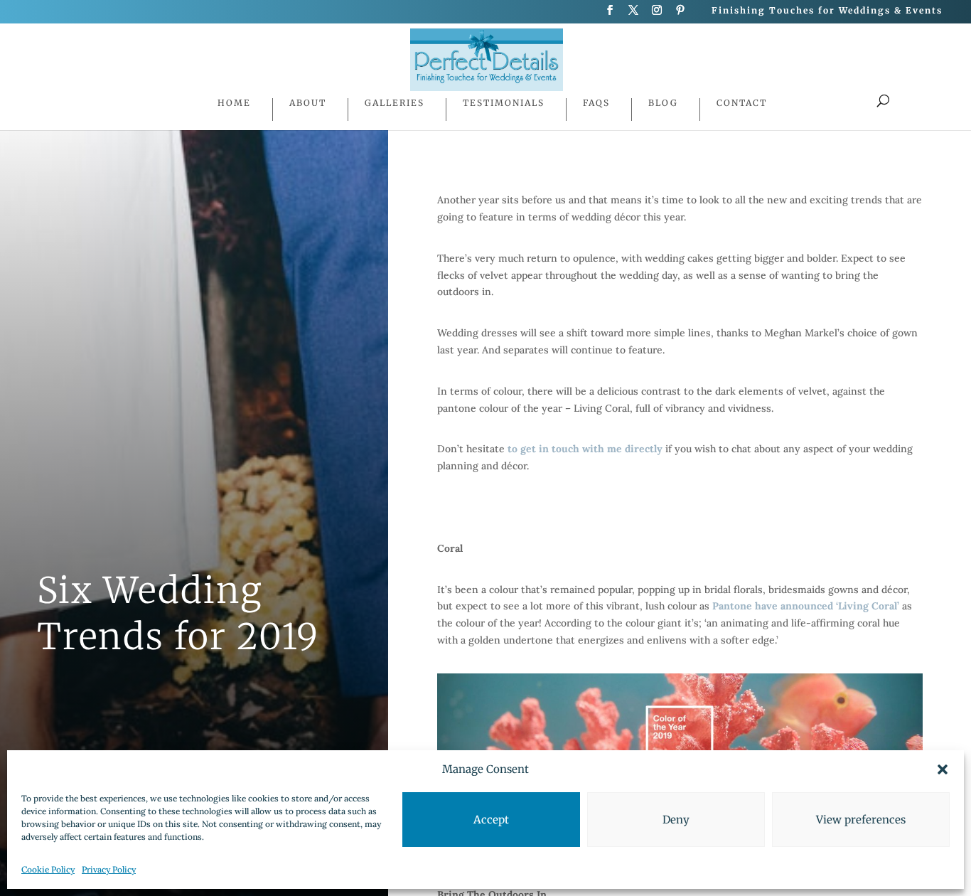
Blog (663, 103)
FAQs (596, 103)
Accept (491, 819)
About (307, 103)
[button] (942, 769)
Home (234, 103)
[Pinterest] (681, 14)
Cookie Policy (48, 869)
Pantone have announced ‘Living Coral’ (805, 605)
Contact (742, 103)
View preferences (861, 819)
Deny (676, 819)
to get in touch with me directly (585, 448)
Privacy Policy (109, 869)
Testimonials (503, 103)
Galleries (394, 103)
